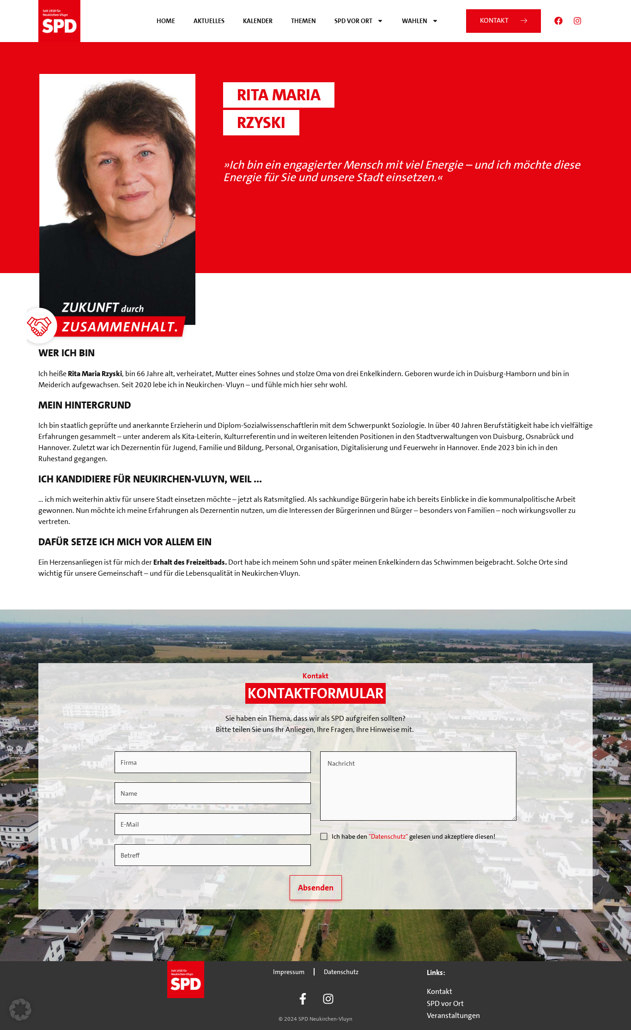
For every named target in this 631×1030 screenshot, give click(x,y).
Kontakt (439, 991)
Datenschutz (341, 972)
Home (166, 21)
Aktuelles (209, 21)
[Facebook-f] (303, 998)
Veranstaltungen (453, 1015)
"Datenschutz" (388, 836)
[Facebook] (558, 20)
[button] (20, 1009)
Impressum (288, 972)
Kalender (258, 21)
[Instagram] (577, 20)
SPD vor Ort (353, 21)
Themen (303, 21)
